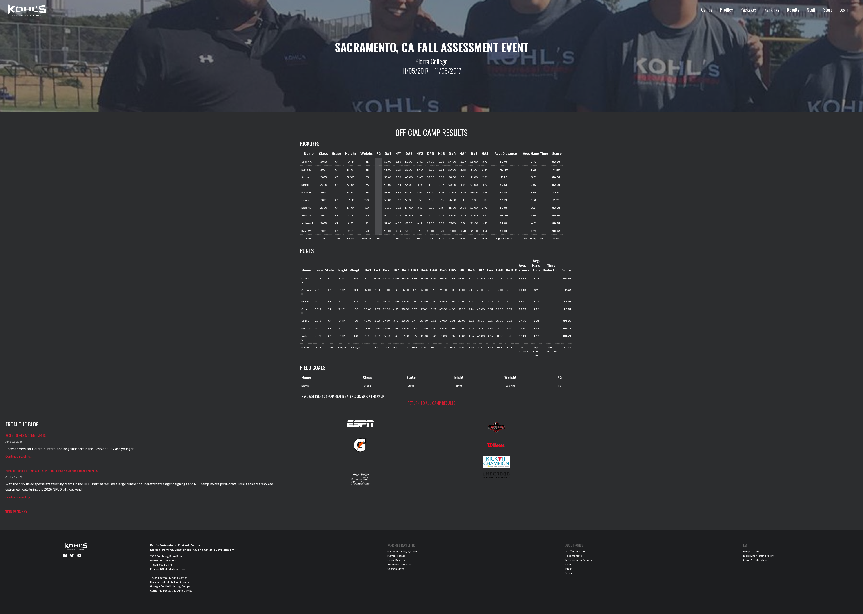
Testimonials (573, 555)
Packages (749, 9)
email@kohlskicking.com (169, 568)
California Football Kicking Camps (171, 590)
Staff (811, 9)
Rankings (771, 9)
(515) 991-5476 (162, 564)
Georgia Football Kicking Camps (170, 586)
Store (828, 9)
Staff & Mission (575, 551)
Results (793, 9)
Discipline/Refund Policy (758, 555)
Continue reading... (18, 456)
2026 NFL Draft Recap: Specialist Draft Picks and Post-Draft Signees (51, 470)
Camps (706, 9)
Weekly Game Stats (399, 564)
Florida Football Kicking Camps (169, 581)
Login (843, 9)
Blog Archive (18, 511)
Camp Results (396, 559)
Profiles (726, 9)
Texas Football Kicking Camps (169, 577)
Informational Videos (578, 559)
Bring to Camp (752, 551)
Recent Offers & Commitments (25, 435)
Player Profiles (396, 555)
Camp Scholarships (755, 559)
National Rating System (402, 551)
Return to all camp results (432, 403)
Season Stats (395, 568)
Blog (568, 568)
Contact (570, 564)
